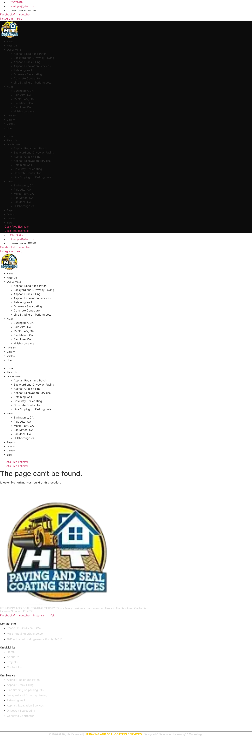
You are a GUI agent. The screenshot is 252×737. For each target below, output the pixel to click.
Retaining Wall (23, 70)
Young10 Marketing (189, 734)
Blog (9, 128)
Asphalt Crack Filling (27, 62)
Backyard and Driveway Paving (34, 58)
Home (10, 41)
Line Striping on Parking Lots (32, 82)
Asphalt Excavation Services (32, 66)
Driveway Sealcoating (28, 74)
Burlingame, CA (24, 90)
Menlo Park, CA (24, 99)
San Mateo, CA (23, 103)
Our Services (14, 49)
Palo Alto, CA (22, 95)
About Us (12, 45)
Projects (11, 115)
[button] (61, 132)
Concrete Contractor (27, 78)
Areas (10, 86)
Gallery (11, 119)
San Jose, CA (22, 107)
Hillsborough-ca (24, 111)
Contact (11, 123)
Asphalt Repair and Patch (30, 53)
